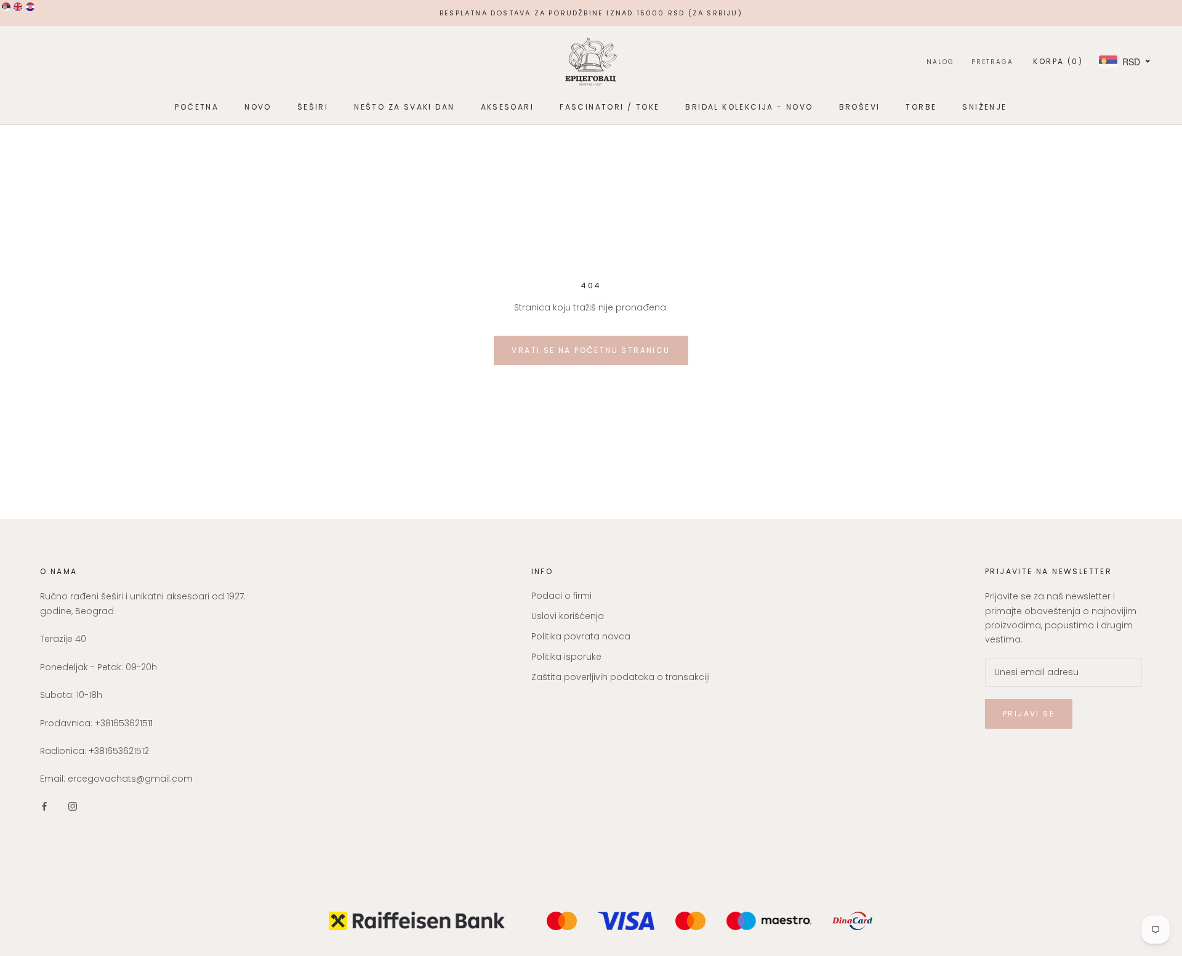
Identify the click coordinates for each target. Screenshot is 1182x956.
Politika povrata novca (580, 636)
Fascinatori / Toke (609, 107)
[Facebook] (44, 806)
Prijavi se (1029, 713)
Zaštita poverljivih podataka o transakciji (620, 677)
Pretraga (992, 62)
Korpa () (1058, 61)
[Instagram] (72, 806)
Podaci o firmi (561, 595)
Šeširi (312, 107)
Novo (257, 107)
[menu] (18, 7)
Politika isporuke (566, 656)
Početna (197, 107)
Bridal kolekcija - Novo (749, 107)
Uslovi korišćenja (567, 616)
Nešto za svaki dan (404, 107)
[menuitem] (6, 7)
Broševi (859, 107)
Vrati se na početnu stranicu (591, 350)
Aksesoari (507, 107)
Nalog (940, 62)
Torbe (921, 107)
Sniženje (984, 107)
